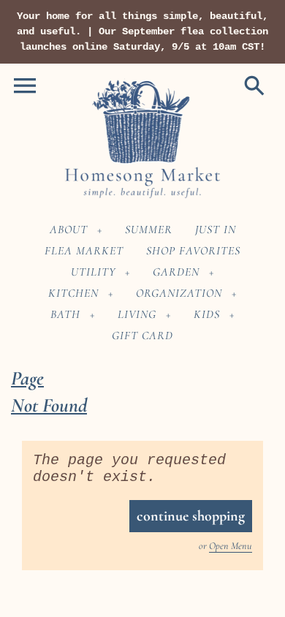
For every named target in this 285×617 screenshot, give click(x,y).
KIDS (207, 314)
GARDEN (176, 272)
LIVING (137, 314)
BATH (65, 314)
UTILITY (93, 272)
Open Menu (230, 546)
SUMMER (148, 229)
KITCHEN (73, 293)
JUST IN (215, 229)
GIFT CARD (142, 335)
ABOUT (69, 229)
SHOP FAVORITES (193, 250)
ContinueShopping (191, 516)
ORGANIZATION (179, 293)
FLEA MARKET (84, 250)
